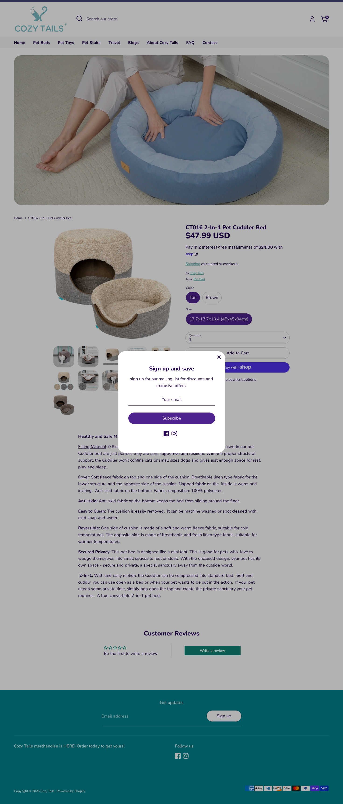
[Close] (219, 357)
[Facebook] (166, 433)
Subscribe (171, 418)
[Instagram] (174, 433)
